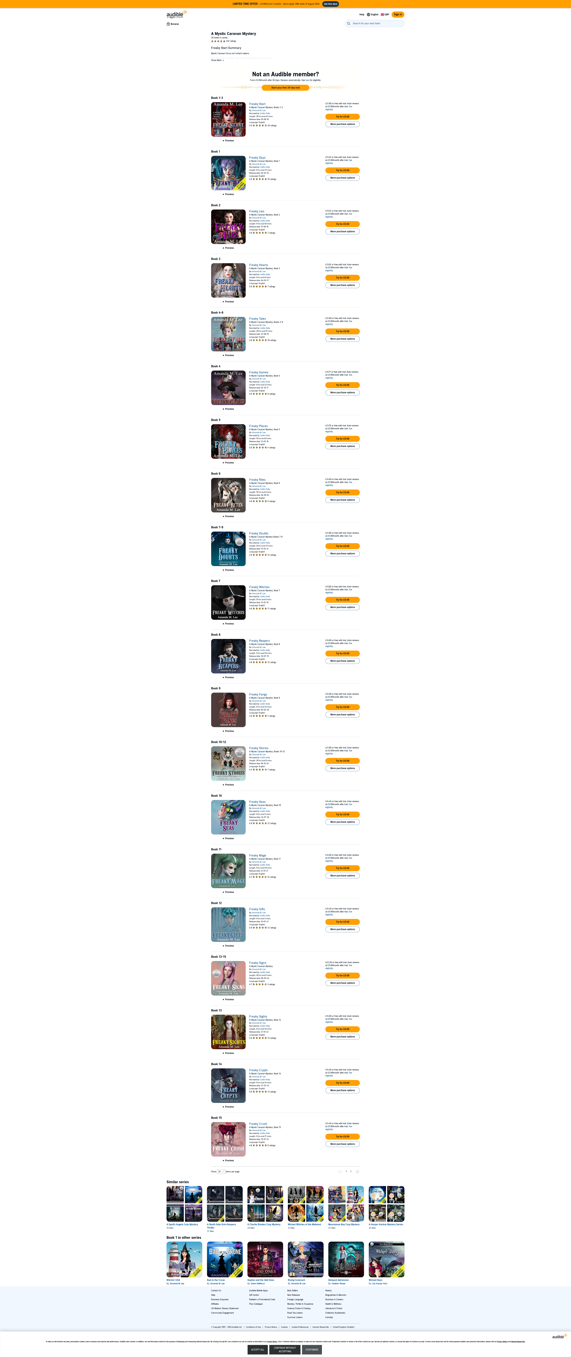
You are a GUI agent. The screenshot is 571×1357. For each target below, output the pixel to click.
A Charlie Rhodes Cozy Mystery (263, 1224)
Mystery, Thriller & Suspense (300, 1304)
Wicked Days (375, 1280)
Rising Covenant (296, 1280)
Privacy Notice (502, 1342)
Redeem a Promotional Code (262, 1299)
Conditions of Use (253, 1327)
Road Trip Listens (295, 1313)
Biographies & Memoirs (335, 1295)
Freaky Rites (257, 480)
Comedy (329, 1317)
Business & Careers (334, 1299)
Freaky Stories (258, 748)
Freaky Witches (259, 587)
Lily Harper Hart (379, 1283)
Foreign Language (295, 1299)
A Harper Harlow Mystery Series (386, 1224)
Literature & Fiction (333, 1308)
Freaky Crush (258, 1124)
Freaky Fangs (258, 694)
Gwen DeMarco (258, 1283)
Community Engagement (222, 1313)
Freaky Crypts (258, 1070)
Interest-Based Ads (518, 1342)
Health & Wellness (333, 1304)
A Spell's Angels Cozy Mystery (182, 1224)
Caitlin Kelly (265, 113)
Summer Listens (294, 1317)
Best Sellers (292, 1290)
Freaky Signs (257, 963)
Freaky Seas (257, 802)
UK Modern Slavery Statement (225, 1308)
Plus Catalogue (256, 1304)
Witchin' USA (173, 1280)
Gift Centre (254, 1295)
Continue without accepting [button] (285, 1349)
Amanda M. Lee (259, 110)
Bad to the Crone (216, 1280)
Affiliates (215, 1304)
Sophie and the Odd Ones (260, 1280)
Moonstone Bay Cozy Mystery (344, 1224)
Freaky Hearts (258, 265)
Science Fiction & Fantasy (299, 1308)
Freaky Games (258, 372)
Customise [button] (312, 1349)
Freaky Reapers (259, 641)
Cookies (284, 1327)
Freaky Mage (257, 855)
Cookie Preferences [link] (300, 1327)
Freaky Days (257, 158)
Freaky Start (257, 104)
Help (213, 1295)
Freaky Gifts (257, 909)
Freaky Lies (256, 211)
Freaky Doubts (258, 533)
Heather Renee (338, 1283)
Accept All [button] (257, 1349)
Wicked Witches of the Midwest (304, 1224)
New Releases (293, 1295)
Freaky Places (258, 426)
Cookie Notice (272, 1342)
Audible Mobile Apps (258, 1290)
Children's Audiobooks (335, 1313)
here (307, 80)
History (328, 1290)
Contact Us (216, 1290)
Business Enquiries (220, 1299)
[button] (217, 60)
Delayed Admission (338, 1280)
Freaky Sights (258, 1016)
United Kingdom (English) (343, 1327)
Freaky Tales (257, 319)
